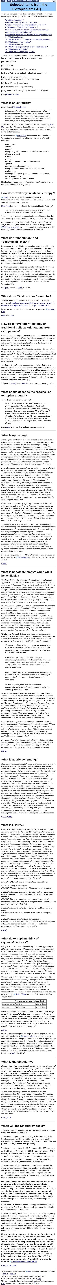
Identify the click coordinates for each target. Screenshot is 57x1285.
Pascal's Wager (28, 1036)
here (39, 1279)
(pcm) (3, 816)
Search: (35, 1)
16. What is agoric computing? (18, 42)
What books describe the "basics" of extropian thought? (28, 35)
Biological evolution (11, 227)
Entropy (6, 197)
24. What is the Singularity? (16, 49)
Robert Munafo (12, 94)
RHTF (3, 1284)
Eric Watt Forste (19, 107)
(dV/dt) (24, 383)
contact (13, 1274)
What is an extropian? (14, 20)
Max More (5, 206)
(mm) (20, 288)
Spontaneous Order (41, 305)
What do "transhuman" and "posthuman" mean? (25, 25)
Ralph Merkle (23, 557)
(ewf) (3, 315)
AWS (29, 1271)
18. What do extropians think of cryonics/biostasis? (26, 47)
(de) (3, 1117)
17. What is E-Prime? (14, 44)
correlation (21, 135)
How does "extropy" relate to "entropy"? (21, 22)
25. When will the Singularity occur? (20, 52)
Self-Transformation (37, 303)
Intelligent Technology (19, 305)
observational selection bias (24, 1261)
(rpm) (6, 288)
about (5, 1274)
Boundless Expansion (19, 303)
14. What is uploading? (15, 37)
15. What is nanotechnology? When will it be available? (28, 39)
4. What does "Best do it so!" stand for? (21, 27)
